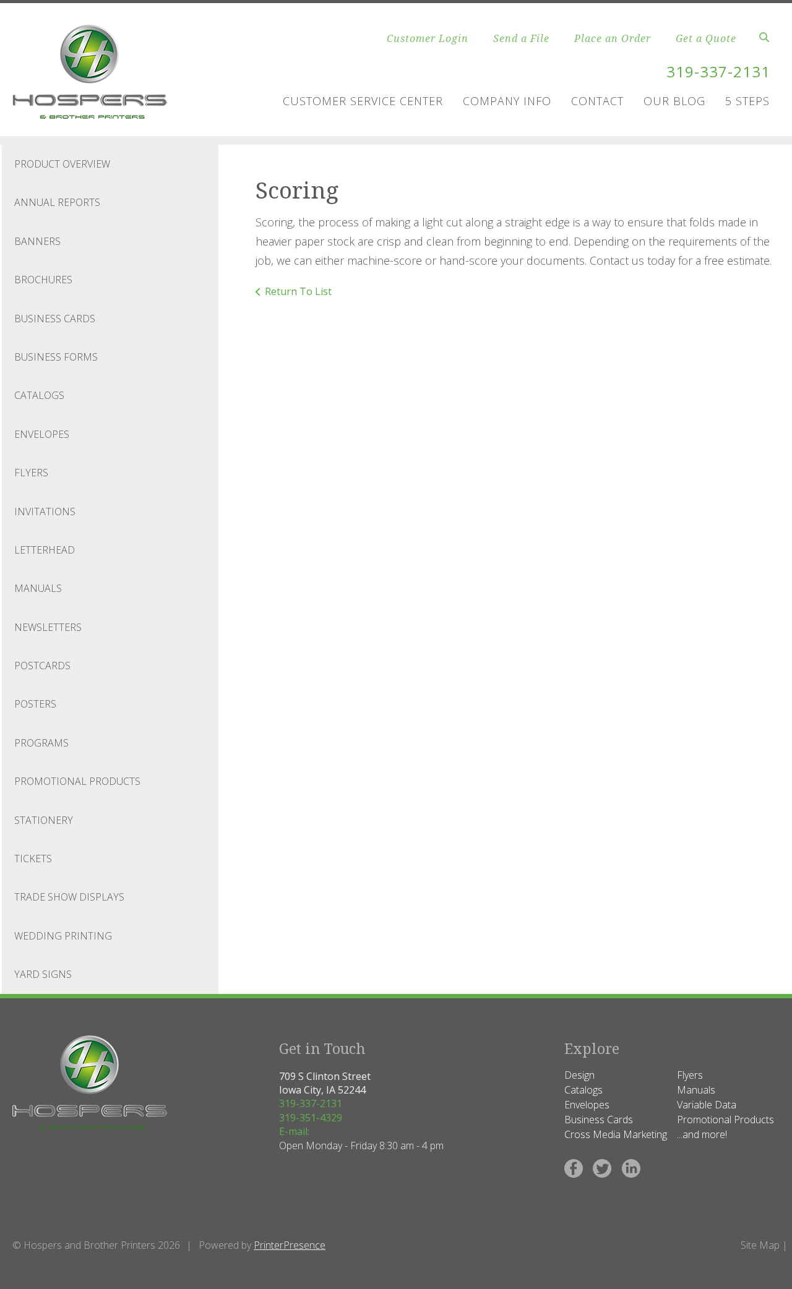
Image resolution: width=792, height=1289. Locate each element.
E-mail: (294, 1131)
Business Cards (54, 318)
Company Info (507, 100)
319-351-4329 (310, 1117)
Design (579, 1075)
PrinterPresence (289, 1245)
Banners (37, 241)
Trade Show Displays (69, 897)
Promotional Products (77, 781)
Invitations (44, 511)
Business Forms (56, 357)
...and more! (702, 1134)
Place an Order (612, 38)
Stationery (43, 820)
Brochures (43, 279)
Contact (597, 100)
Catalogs (39, 395)
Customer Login (427, 38)
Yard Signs (43, 974)
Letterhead (44, 550)
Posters (35, 704)
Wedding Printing (63, 936)
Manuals (38, 588)
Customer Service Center (363, 100)
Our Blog (674, 100)
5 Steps (747, 100)
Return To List (298, 291)
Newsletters (48, 627)
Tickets (33, 858)
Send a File (521, 38)
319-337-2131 (718, 71)
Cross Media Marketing (615, 1134)
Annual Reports (57, 202)
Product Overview (62, 164)
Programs (41, 743)
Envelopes (41, 434)
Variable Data (706, 1104)
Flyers (31, 472)
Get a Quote (706, 38)
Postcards (42, 665)
